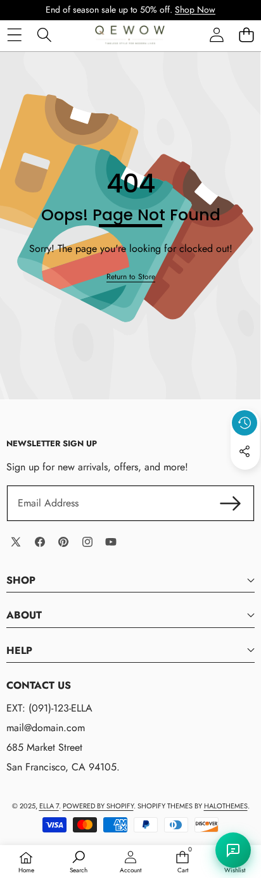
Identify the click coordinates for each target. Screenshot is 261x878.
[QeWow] (130, 34)
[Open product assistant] (233, 850)
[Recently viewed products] (244, 423)
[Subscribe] (230, 503)
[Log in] (216, 34)
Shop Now (195, 9)
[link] (130, 277)
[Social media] (244, 451)
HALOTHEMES (226, 806)
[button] (246, 34)
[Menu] (14, 34)
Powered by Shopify (98, 806)
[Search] (44, 34)
